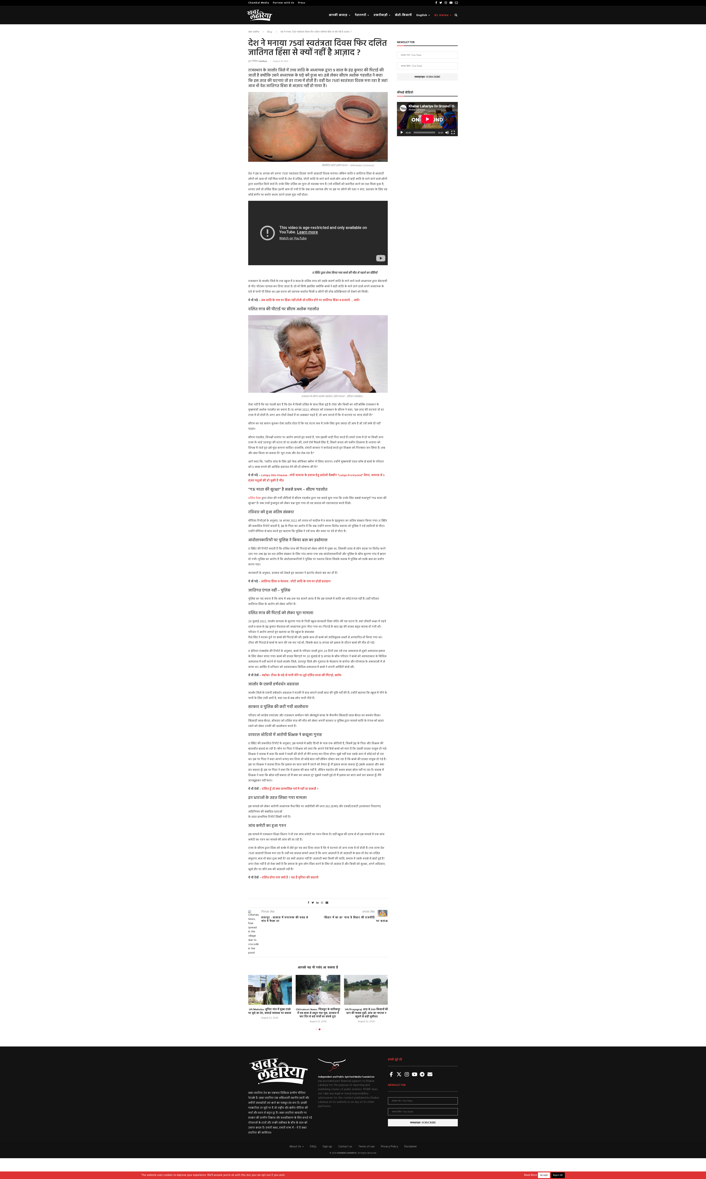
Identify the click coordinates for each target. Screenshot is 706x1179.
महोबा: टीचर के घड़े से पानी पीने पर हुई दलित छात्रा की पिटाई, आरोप (301, 675)
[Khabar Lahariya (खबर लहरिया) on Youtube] (415, 1075)
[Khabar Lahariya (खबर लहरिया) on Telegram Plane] (422, 1075)
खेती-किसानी (403, 15)
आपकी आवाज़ (338, 15)
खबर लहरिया (253, 31)
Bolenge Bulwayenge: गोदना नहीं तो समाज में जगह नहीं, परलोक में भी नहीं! (269, 1011)
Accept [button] (544, 1175)
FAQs (313, 1146)
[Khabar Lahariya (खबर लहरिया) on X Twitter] (399, 1075)
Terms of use (366, 1146)
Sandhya (262, 61)
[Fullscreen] (453, 132)
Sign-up (327, 1146)
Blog (269, 31)
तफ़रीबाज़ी (381, 15)
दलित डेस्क (254, 498)
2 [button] (319, 1029)
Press (301, 3)
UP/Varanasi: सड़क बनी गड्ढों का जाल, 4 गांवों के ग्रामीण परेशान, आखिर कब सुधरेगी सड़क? (366, 1013)
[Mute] (447, 132)
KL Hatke (442, 15)
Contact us (345, 1146)
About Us (295, 1146)
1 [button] (316, 1029)
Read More (530, 1175)
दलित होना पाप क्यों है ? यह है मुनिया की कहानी (290, 877)
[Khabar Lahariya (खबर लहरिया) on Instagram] (407, 1075)
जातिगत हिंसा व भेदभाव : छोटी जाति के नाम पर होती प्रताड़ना (296, 581)
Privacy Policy (389, 1146)
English (422, 15)
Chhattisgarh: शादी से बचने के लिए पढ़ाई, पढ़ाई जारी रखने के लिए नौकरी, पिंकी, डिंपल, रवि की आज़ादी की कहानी (318, 1013)
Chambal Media (258, 3)
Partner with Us (283, 3)
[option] (269, 997)
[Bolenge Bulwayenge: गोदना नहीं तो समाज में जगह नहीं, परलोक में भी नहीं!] (269, 990)
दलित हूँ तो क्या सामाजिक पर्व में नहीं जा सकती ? (290, 789)
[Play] (402, 132)
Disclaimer (410, 1146)
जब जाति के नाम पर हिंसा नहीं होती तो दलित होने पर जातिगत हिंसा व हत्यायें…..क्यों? (310, 300)
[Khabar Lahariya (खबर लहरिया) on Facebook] (391, 1075)
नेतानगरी (361, 15)
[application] (427, 119)
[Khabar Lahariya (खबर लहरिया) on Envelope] (430, 1075)
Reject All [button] (558, 1175)
